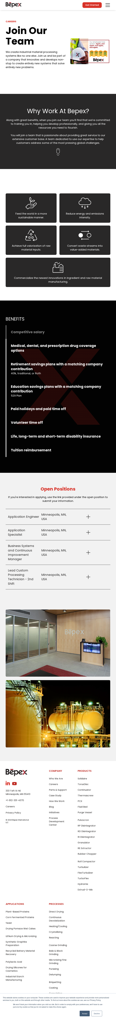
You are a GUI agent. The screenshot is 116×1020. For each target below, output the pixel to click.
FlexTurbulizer (85, 872)
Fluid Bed (82, 806)
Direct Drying (56, 911)
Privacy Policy (13, 812)
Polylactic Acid (14, 961)
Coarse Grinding (58, 945)
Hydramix (83, 884)
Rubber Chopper (87, 853)
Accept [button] (84, 1013)
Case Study (55, 795)
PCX (80, 801)
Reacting (54, 937)
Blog (51, 806)
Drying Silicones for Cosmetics (16, 969)
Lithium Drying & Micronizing (21, 936)
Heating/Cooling (58, 926)
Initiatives (54, 812)
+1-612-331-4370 (15, 800)
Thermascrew (85, 795)
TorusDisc (83, 784)
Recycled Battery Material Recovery (20, 952)
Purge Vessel (85, 812)
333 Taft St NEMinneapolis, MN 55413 (18, 792)
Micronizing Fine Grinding (57, 961)
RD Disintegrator (87, 831)
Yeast (9, 923)
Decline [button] (97, 1013)
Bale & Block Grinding (56, 952)
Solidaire (82, 778)
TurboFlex (83, 878)
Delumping (55, 974)
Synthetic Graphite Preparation (16, 943)
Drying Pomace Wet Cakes (21, 928)
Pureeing (54, 969)
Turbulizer (83, 867)
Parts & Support (58, 790)
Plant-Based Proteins (17, 911)
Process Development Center (56, 821)
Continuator (84, 790)
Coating (53, 987)
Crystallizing (55, 932)
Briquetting (55, 982)
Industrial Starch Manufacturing (15, 978)
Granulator (84, 842)
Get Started (92, 5)
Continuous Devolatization (57, 919)
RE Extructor (84, 848)
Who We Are (56, 778)
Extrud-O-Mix (85, 889)
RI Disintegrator (86, 837)
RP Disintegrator (87, 825)
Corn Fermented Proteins (20, 917)
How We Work (57, 801)
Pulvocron (83, 820)
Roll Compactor (86, 861)
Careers (10, 806)
